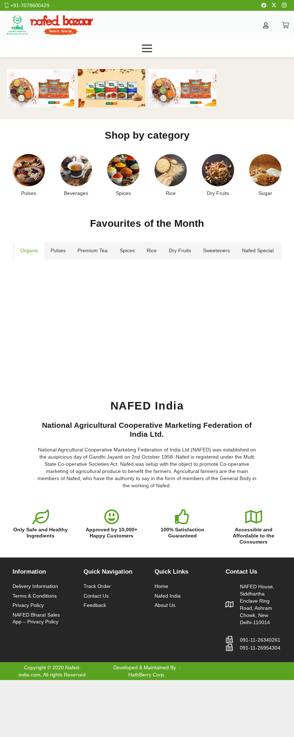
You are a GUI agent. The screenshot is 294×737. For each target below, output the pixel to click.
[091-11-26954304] (233, 648)
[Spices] (123, 170)
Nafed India (168, 596)
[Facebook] (264, 5)
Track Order (97, 586)
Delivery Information (35, 586)
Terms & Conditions (35, 596)
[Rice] (171, 170)
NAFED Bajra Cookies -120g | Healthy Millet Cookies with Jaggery (55, 334)
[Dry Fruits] (218, 170)
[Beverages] (76, 170)
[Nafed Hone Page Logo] (49, 25)
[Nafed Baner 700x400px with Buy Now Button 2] (40, 88)
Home (161, 586)
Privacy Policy (28, 605)
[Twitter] (274, 5)
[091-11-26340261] (233, 640)
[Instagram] (284, 5)
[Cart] (285, 25)
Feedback (95, 605)
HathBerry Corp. (146, 675)
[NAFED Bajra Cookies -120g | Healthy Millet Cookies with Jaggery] (55, 273)
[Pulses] (29, 170)
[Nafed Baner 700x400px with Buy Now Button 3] (111, 88)
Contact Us (96, 596)
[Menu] (147, 48)
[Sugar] (265, 170)
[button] (55, 369)
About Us (165, 605)
